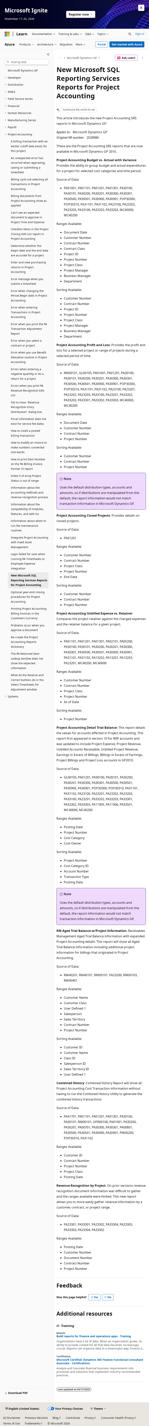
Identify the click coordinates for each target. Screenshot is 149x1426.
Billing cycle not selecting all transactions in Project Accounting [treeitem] (29, 184)
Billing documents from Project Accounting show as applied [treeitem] (29, 200)
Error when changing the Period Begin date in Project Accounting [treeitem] (29, 295)
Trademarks (32, 1423)
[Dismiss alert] (141, 8)
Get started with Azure (127, 44)
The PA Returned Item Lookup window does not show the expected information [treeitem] (27, 661)
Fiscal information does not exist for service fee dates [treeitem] (28, 421)
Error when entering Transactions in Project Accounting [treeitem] (25, 312)
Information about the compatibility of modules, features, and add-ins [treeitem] (27, 509)
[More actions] (142, 58)
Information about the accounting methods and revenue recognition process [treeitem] (29, 492)
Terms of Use (11, 1423)
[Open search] (130, 33)
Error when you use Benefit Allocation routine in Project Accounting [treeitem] (29, 357)
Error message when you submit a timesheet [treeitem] (27, 281)
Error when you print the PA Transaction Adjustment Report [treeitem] (29, 328)
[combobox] (27, 62)
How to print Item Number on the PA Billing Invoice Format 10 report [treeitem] (28, 464)
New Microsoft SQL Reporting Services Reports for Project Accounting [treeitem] (29, 580)
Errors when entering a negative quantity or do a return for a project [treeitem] (27, 373)
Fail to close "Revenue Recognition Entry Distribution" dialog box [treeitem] (26, 407)
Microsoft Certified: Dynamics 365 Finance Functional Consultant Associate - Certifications (99, 1361)
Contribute (73, 1418)
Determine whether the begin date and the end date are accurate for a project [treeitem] (29, 250)
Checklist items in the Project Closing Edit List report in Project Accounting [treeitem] (30, 233)
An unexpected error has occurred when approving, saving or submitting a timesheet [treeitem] (28, 165)
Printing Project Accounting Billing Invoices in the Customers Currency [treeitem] (29, 613)
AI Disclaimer (11, 1418)
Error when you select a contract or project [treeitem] (26, 343)
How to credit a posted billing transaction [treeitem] (25, 433)
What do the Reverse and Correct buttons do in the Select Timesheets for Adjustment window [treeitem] (27, 682)
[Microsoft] (7, 34)
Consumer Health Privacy (117, 1418)
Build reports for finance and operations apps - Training (93, 1336)
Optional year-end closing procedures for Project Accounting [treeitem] (28, 596)
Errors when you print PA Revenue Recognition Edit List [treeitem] (27, 390)
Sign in (139, 34)
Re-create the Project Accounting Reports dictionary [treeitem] (24, 642)
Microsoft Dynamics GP (82, 58)
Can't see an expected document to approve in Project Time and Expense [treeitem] (27, 217)
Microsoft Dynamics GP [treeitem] (23, 70)
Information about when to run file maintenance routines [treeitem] (28, 525)
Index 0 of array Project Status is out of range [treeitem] (26, 478)
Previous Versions (36, 1418)
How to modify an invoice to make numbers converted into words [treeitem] (29, 447)
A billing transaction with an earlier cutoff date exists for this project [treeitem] (29, 146)
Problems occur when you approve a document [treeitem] (27, 627)
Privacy (89, 1418)
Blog (55, 1418)
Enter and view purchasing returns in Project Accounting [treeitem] (28, 267)
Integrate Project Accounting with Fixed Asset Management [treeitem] (29, 542)
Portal (102, 44)
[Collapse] (48, 54)
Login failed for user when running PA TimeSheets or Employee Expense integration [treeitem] (28, 561)
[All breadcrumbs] (59, 58)
